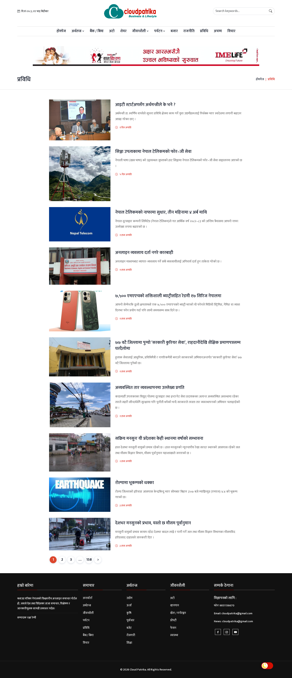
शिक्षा (129, 642)
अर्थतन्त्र (77, 31)
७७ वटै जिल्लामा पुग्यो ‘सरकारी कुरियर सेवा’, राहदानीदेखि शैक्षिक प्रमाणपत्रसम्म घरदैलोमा (178, 345)
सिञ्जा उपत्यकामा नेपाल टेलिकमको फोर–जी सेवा (153, 151)
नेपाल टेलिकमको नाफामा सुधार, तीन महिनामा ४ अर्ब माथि (161, 212)
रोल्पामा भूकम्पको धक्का (134, 482)
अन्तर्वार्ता (87, 598)
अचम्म (218, 31)
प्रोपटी (173, 620)
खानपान (174, 605)
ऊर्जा (129, 605)
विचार (231, 31)
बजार (174, 31)
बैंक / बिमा (96, 31)
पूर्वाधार (130, 620)
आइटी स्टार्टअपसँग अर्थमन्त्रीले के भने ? (145, 104)
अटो (112, 31)
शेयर (123, 31)
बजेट (129, 627)
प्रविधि (204, 31)
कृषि (129, 612)
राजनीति (188, 31)
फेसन (173, 627)
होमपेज (61, 31)
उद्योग (129, 598)
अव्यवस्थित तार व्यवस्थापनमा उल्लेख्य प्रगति (149, 387)
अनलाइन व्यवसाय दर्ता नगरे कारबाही (144, 252)
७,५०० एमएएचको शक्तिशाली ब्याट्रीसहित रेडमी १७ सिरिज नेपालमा (168, 296)
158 (89, 560)
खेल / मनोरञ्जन (178, 612)
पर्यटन (158, 31)
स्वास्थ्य (174, 635)
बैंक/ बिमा (88, 635)
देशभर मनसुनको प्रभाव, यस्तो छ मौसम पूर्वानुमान (153, 523)
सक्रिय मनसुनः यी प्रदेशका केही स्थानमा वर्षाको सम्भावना (159, 438)
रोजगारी (131, 635)
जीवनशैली (139, 31)
